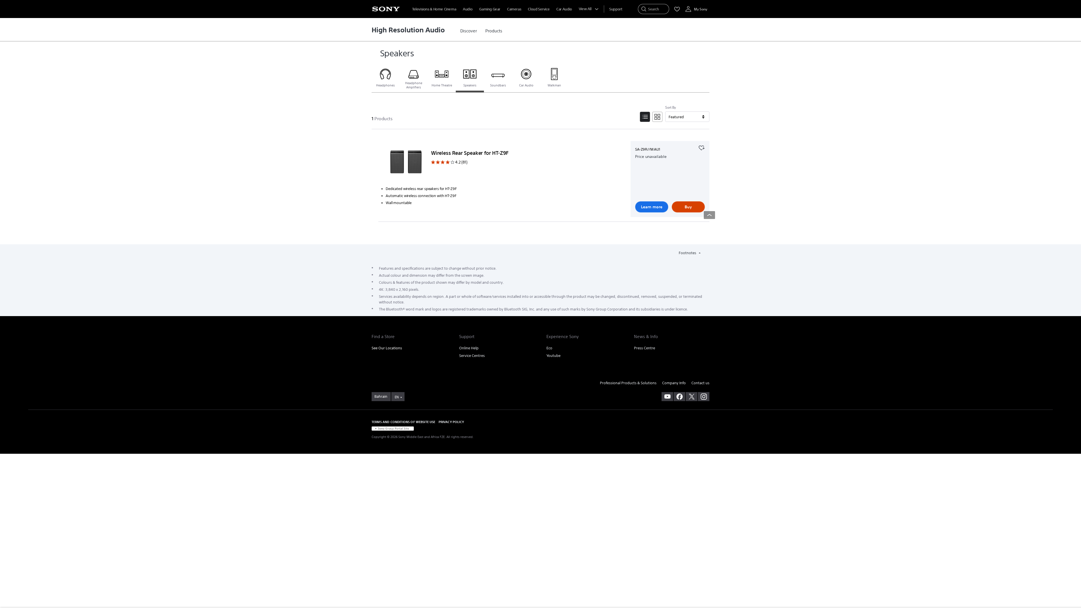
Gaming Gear (489, 9)
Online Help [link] (469, 348)
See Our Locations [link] (387, 348)
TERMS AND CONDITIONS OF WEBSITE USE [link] (403, 422)
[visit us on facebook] (679, 396)
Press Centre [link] (644, 348)
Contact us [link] (700, 383)
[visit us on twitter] (691, 396)
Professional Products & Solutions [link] (628, 383)
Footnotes (688, 253)
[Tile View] (657, 117)
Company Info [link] (674, 383)
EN (397, 397)
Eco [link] (549, 348)
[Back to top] (709, 215)
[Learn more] (406, 163)
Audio (467, 9)
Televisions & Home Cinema (434, 9)
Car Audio (564, 9)
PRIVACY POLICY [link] (451, 422)
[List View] (645, 117)
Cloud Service (539, 9)
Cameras (514, 9)
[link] (468, 31)
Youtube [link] (553, 355)
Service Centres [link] (472, 355)
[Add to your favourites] (701, 147)
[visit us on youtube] (667, 396)
